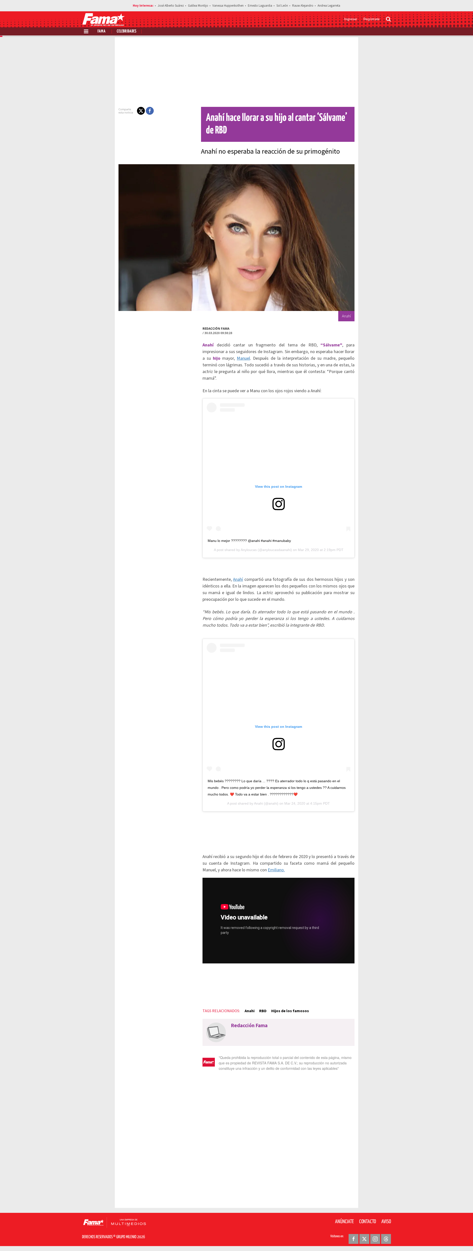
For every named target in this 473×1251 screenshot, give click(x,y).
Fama (102, 31)
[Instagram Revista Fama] (375, 1239)
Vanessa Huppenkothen (228, 5)
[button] (141, 111)
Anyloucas (249, 550)
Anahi (258, 803)
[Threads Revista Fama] (386, 1239)
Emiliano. (276, 870)
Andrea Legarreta (329, 5)
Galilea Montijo (198, 5)
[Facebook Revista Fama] (353, 1239)
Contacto (367, 1221)
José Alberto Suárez (171, 5)
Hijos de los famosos (290, 1011)
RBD (263, 1011)
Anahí (238, 579)
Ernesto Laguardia (260, 5)
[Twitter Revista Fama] (364, 1239)
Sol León (282, 5)
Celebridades (126, 31)
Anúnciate (344, 1221)
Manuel (243, 358)
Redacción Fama (216, 328)
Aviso (386, 1221)
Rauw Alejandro (302, 5)
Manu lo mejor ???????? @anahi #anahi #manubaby (249, 541)
